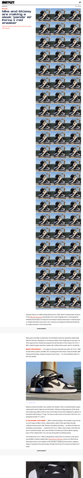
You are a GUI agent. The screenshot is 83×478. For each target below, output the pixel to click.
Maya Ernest (4, 6)
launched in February (56, 439)
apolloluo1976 (80, 306)
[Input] (8, 2)
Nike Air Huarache (36, 317)
